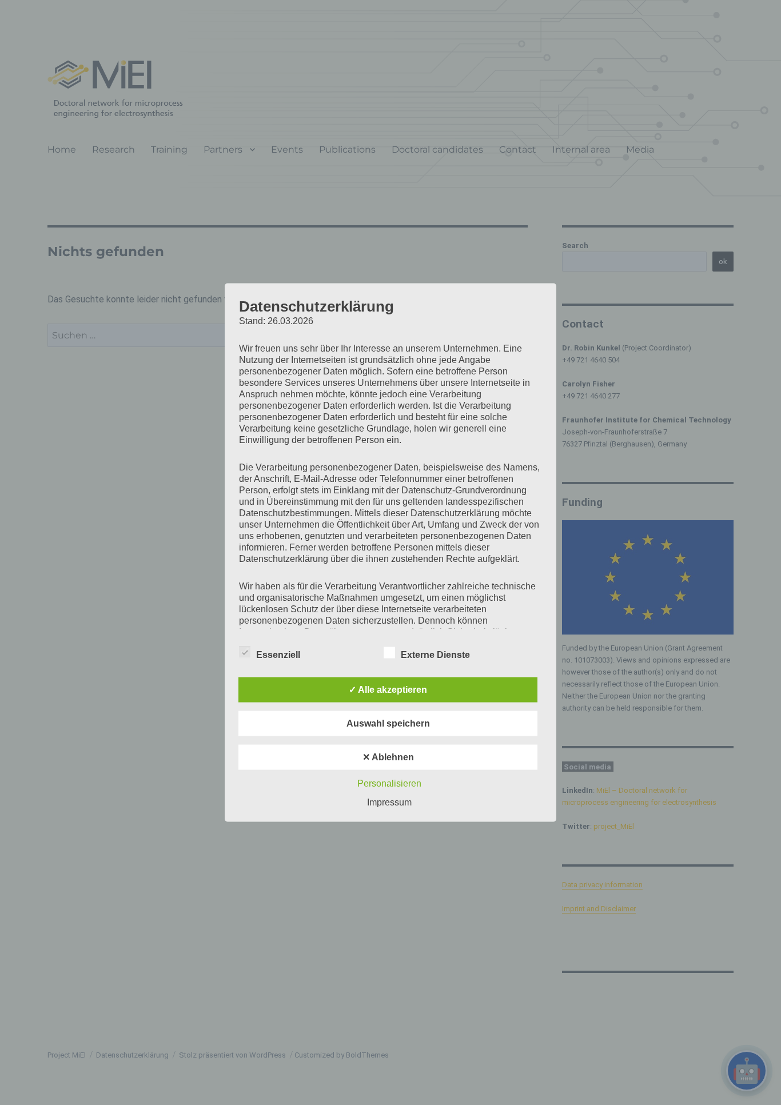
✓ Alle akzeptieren (388, 690)
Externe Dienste (435, 655)
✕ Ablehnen (388, 757)
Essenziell (278, 655)
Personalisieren (389, 783)
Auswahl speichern (388, 723)
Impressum (389, 802)
